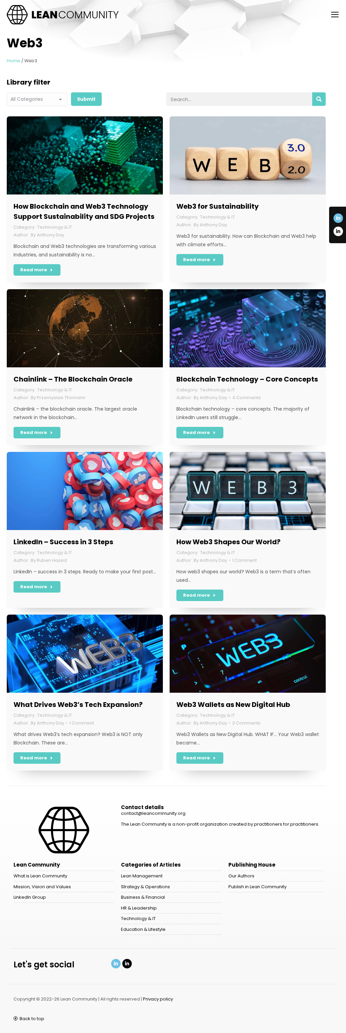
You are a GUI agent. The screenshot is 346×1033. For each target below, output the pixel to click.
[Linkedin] (116, 963)
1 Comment (244, 560)
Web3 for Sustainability (217, 206)
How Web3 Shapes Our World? (228, 542)
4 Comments (246, 397)
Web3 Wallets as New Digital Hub (233, 704)
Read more (33, 270)
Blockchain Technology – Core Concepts (247, 379)
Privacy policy (158, 999)
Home (13, 61)
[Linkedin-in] (338, 218)
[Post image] (85, 155)
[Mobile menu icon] (334, 14)
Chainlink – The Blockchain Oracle (73, 379)
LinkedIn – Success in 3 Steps (63, 542)
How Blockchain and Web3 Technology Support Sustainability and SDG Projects (84, 211)
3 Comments (246, 723)
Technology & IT (54, 227)
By (47, 235)
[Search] (319, 99)
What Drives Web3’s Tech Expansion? (78, 704)
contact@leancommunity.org (153, 813)
